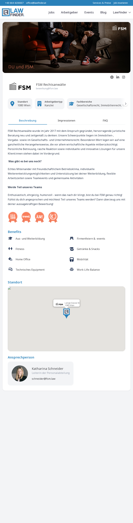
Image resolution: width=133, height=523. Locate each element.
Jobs (51, 12)
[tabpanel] (66, 176)
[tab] (27, 121)
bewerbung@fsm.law (47, 88)
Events (89, 12)
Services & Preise (102, 2)
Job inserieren (121, 2)
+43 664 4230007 (14, 2)
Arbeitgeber (69, 12)
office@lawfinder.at (36, 2)
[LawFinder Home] (13, 12)
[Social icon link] (117, 77)
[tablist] (66, 121)
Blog (103, 12)
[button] (66, 313)
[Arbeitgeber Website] (112, 77)
